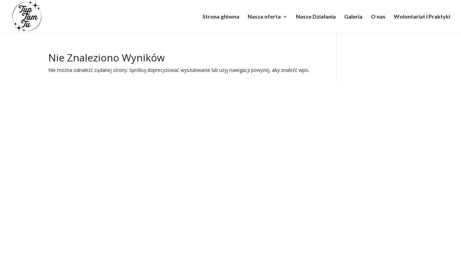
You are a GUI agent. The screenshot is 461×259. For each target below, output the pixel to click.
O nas (378, 17)
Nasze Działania (316, 17)
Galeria (353, 17)
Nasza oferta (264, 17)
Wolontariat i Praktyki (422, 17)
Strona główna (220, 17)
